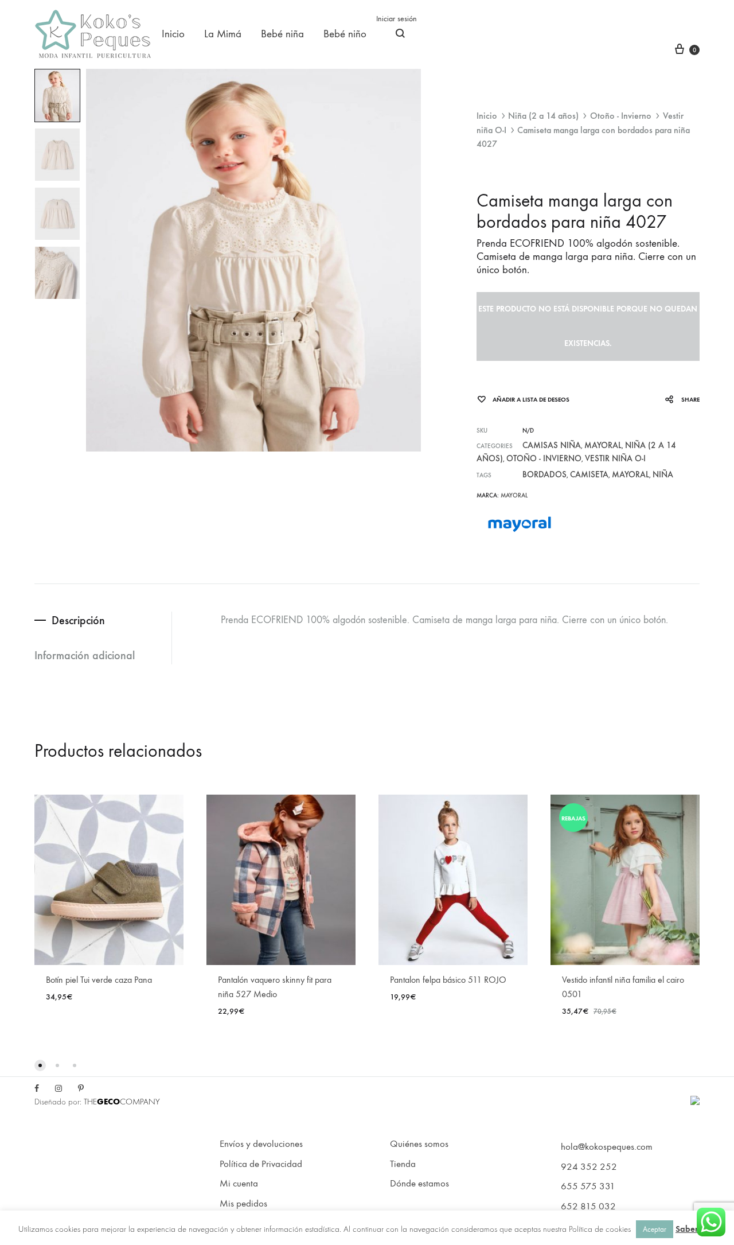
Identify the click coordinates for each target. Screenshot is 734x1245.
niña (663, 474)
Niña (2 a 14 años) (543, 115)
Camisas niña (551, 445)
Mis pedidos (243, 1203)
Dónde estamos (419, 1183)
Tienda (403, 1164)
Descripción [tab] (78, 620)
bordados (544, 474)
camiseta (589, 474)
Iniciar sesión (396, 19)
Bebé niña (282, 34)
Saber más (696, 1229)
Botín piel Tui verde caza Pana (99, 979)
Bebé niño (344, 34)
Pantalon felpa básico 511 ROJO (448, 979)
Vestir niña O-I (615, 458)
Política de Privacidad (261, 1164)
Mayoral (603, 445)
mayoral (630, 474)
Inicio (173, 34)
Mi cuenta (239, 1183)
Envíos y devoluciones (261, 1144)
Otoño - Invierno (620, 115)
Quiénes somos (419, 1144)
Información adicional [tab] (84, 655)
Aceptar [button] (654, 1229)
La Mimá (222, 34)
